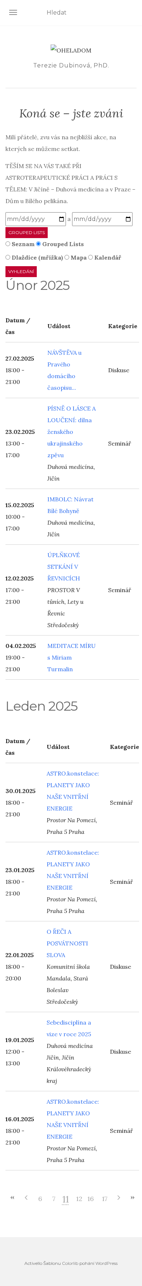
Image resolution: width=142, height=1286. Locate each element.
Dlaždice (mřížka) (36, 257)
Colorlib (70, 1263)
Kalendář (107, 257)
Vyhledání (21, 271)
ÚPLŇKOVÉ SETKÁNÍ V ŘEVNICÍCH (63, 566)
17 (104, 1198)
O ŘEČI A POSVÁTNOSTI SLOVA (67, 943)
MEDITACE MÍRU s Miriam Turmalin (71, 657)
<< (12, 1197)
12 (79, 1198)
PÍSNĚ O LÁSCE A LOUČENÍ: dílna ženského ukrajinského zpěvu (71, 432)
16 (90, 1198)
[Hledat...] (132, 13)
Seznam (22, 244)
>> (132, 1197)
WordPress (106, 1263)
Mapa (78, 257)
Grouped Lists (26, 232)
